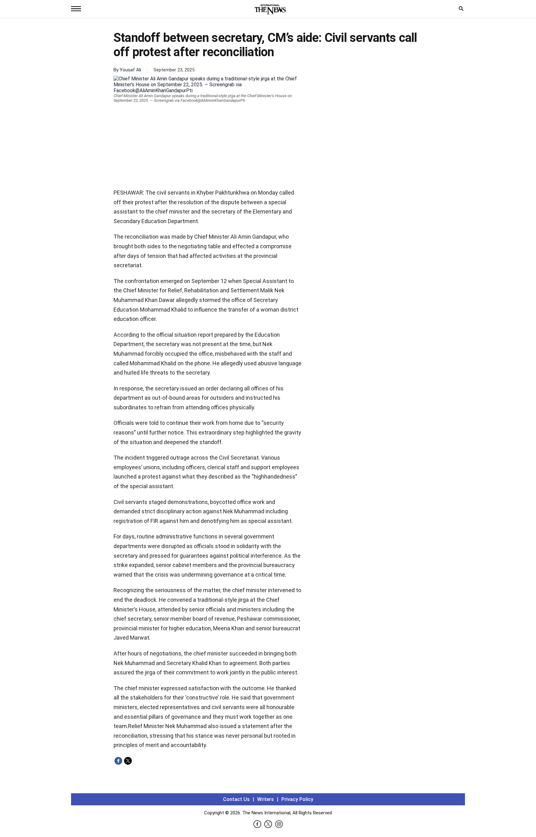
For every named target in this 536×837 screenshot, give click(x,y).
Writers (265, 799)
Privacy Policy (297, 799)
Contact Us (236, 799)
